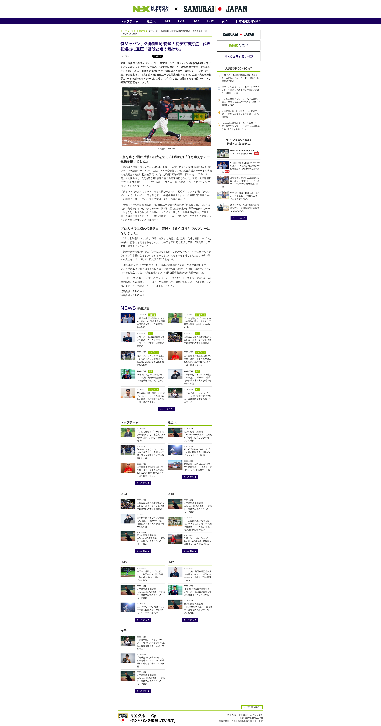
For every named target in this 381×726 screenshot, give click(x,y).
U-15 (196, 21)
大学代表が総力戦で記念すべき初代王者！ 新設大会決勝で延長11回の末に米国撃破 (197, 340)
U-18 (181, 21)
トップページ (127, 31)
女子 (225, 21)
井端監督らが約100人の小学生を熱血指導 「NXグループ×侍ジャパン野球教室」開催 (198, 467)
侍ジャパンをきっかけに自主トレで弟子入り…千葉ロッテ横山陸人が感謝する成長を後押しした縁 (240, 90)
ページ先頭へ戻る (251, 707)
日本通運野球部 (246, 21)
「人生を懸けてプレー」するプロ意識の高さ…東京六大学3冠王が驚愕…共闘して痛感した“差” (241, 102)
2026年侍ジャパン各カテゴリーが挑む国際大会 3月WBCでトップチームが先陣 (198, 452)
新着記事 (141, 31)
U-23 (167, 21)
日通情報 (152, 315)
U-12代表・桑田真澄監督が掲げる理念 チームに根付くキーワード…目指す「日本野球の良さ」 (241, 78)
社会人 (151, 21)
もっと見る (165, 409)
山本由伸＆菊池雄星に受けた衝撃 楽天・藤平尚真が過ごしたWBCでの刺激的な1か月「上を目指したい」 (241, 126)
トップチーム (129, 21)
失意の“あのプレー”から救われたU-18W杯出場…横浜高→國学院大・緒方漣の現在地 (197, 541)
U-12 (210, 21)
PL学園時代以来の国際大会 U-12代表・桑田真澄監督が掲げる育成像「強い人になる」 (150, 377)
